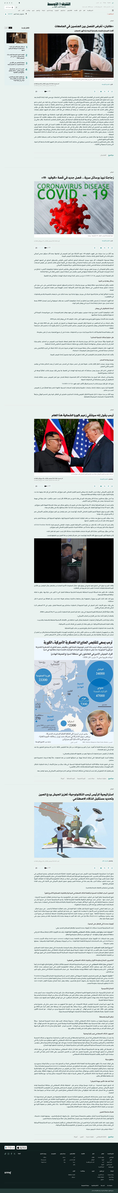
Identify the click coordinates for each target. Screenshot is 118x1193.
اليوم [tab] (10, 27)
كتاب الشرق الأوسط (90, 1162)
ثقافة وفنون (69, 10)
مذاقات (44, 1157)
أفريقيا (102, 1164)
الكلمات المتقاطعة (71, 1174)
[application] (74, 560)
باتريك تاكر (105, 861)
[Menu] (113, 10)
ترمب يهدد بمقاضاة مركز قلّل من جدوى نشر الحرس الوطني (91, 14)
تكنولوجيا (57, 10)
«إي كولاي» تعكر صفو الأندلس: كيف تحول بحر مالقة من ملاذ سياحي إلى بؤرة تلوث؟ (16, 78)
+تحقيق (102, 1179)
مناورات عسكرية (101, 778)
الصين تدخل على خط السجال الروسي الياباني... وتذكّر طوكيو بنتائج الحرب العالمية (16, 70)
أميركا (62, 778)
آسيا (103, 1162)
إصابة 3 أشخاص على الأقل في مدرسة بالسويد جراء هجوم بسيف (16, 63)
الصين (81, 1137)
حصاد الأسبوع (101, 1174)
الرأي (80, 10)
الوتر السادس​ (72, 1160)
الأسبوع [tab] (6, 27)
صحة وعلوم (63, 10)
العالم (84, 10)
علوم (64, 1160)
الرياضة (43, 10)
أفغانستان (103, 155)
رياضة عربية (111, 1177)
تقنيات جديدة (90, 1137)
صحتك (64, 1157)
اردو (101, 2)
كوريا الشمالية (71, 778)
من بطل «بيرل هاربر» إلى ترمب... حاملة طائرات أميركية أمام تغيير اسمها (17, 48)
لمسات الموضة (43, 1162)
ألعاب (23, 10)
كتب (74, 1157)
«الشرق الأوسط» (106, 84)
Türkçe (104, 2)
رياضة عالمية (111, 1179)
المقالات (93, 1157)
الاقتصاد (75, 10)
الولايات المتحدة (101, 1157)
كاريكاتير (92, 1160)
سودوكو (73, 1177)
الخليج (111, 1160)
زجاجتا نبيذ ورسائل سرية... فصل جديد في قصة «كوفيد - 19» (77, 178)
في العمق (38, 10)
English (109, 2)
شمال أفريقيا (109, 1162)
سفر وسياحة (43, 1160)
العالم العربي (111, 1157)
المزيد (19, 10)
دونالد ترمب (91, 778)
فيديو (33, 10)
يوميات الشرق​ (50, 10)
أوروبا (103, 1160)
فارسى (97, 2)
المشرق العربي (109, 1164)
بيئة (64, 1162)
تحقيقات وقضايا (101, 1177)
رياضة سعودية (111, 1174)
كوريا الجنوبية (81, 778)
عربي (113, 2)
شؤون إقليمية (111, 1167)
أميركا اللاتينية (101, 1167)
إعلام (74, 1164)
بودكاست (28, 10)
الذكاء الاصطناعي (101, 1137)
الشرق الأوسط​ (90, 10)
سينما (74, 1162)
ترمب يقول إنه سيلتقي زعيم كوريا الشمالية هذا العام (83, 415)
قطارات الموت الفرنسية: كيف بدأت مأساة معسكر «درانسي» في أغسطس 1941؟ (15, 56)
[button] (73, 560)
